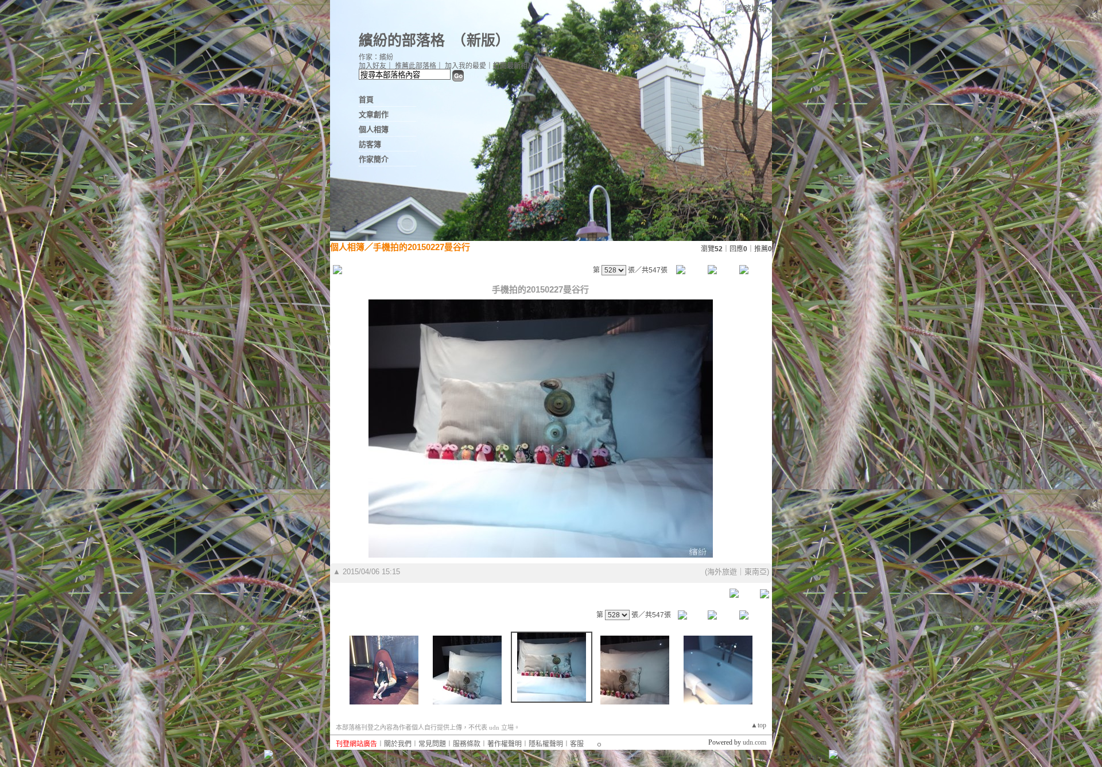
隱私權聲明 (546, 744)
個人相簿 (374, 129)
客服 (577, 744)
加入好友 (372, 66)
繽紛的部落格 (402, 40)
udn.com (754, 742)
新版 (481, 40)
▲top (758, 725)
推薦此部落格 (415, 66)
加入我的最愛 (465, 66)
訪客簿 (370, 144)
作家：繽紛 (376, 57)
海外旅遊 (722, 571)
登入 (765, 758)
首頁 (366, 99)
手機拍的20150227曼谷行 (421, 247)
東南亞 (755, 571)
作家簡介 (374, 159)
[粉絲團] (268, 754)
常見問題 (432, 744)
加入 (784, 758)
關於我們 (398, 744)
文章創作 (374, 114)
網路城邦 (751, 8)
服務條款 (466, 744)
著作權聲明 (504, 744)
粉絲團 (286, 758)
